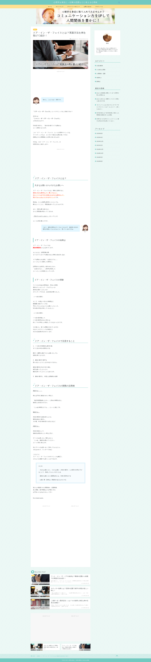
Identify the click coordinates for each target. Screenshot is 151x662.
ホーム (50, 6)
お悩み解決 (100, 65)
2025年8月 (100, 133)
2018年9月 (100, 157)
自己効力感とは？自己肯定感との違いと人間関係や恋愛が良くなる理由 (108, 114)
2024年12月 (100, 141)
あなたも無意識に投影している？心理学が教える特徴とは (108, 94)
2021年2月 (100, 145)
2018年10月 (100, 153)
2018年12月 (100, 149)
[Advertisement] (60, 84)
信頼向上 (99, 77)
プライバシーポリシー (73, 6)
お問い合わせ (87, 6)
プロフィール (99, 6)
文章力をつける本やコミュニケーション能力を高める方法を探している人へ (108, 120)
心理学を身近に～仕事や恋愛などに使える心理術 (75, 2)
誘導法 (35, 29)
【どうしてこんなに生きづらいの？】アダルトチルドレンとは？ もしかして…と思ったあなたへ (108, 107)
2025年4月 (100, 137)
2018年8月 (100, 161)
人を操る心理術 (101, 69)
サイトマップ (59, 6)
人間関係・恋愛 (101, 73)
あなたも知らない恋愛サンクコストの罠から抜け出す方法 (108, 100)
